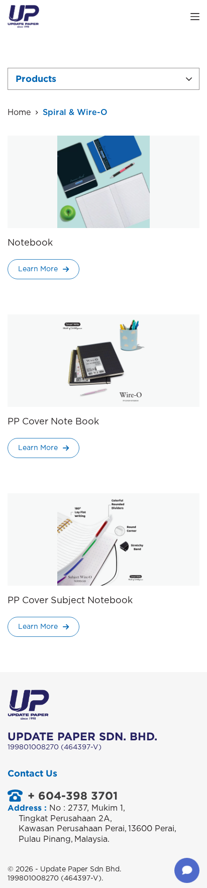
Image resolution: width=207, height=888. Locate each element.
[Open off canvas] (194, 16)
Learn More (38, 269)
